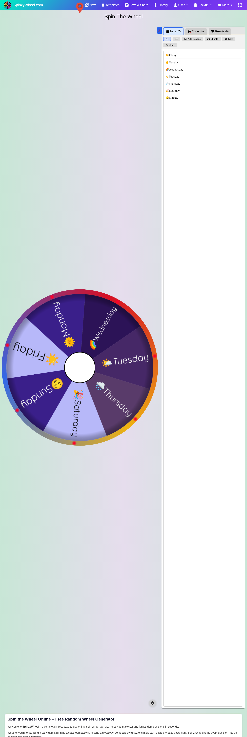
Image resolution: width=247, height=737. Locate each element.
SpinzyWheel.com (28, 5)
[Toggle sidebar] (159, 30)
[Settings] (152, 703)
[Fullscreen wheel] (240, 5)
